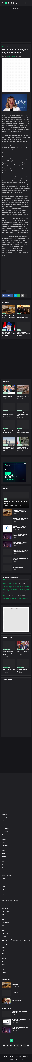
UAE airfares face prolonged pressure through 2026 (7, 396)
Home (3, 46)
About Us (10, 1056)
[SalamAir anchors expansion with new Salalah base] (7, 536)
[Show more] (25, 295)
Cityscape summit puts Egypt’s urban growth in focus (8, 449)
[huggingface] (24, 1045)
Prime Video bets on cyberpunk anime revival (23, 670)
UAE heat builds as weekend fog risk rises (22, 448)
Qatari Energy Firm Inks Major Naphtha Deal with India (20, 527)
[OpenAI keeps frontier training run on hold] (7, 560)
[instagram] (14, 1045)
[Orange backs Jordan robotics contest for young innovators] (7, 552)
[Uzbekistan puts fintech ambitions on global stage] (7, 512)
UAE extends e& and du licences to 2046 (8, 431)
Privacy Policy (17, 1056)
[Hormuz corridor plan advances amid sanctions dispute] (7, 520)
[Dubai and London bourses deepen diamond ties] (6, 1014)
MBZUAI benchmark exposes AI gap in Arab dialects (22, 414)
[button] (2, 3)
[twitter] (7, 1045)
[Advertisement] (16, 26)
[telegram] (17, 1045)
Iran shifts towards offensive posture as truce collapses (23, 334)
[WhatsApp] (18, 295)
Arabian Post (21, 1059)
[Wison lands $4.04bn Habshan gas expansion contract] (7, 544)
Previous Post (5, 376)
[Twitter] (15, 295)
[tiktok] (16, 1049)
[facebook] (4, 1045)
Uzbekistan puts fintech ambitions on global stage (8, 316)
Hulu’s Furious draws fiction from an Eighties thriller (8, 653)
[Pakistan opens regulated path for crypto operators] (7, 568)
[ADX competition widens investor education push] (6, 1030)
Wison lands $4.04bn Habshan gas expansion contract (20, 543)
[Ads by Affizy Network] (25, 463)
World (7, 46)
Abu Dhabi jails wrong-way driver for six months (23, 395)
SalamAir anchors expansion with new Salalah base (20, 535)
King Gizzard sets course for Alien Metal (9, 670)
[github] (28, 1045)
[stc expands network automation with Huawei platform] (6, 1022)
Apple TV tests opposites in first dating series (23, 652)
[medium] (21, 1045)
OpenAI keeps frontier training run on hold (20, 558)
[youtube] (11, 1045)
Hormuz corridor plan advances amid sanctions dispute (20, 519)
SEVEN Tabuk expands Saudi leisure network (8, 413)
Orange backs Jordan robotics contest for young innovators (8, 334)
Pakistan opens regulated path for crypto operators (23, 316)
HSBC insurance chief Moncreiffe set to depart (23, 431)
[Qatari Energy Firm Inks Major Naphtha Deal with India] (7, 528)
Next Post (28, 376)
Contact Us (25, 1056)
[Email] (22, 295)
